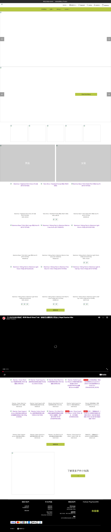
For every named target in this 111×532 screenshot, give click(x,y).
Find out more (86, 40)
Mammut (49, 513)
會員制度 (50, 506)
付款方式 (50, 509)
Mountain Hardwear (46, 515)
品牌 (51, 9)
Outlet (66, 9)
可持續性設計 (25, 507)
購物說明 (50, 507)
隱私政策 (27, 510)
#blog (58, 9)
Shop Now (86, 95)
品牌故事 (27, 506)
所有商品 (43, 9)
